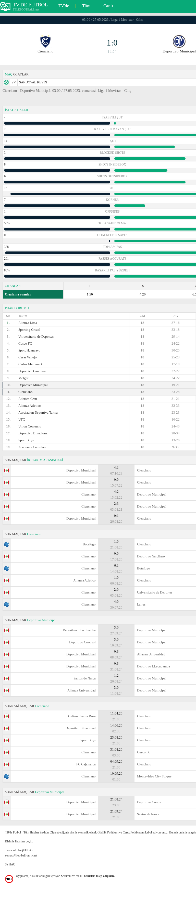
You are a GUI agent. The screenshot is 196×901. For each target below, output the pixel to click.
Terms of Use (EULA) (18, 850)
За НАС (10, 864)
